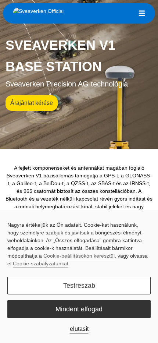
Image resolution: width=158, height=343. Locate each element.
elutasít (79, 329)
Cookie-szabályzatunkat (40, 263)
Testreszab (79, 285)
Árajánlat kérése (31, 103)
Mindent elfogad (79, 309)
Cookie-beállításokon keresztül (79, 256)
